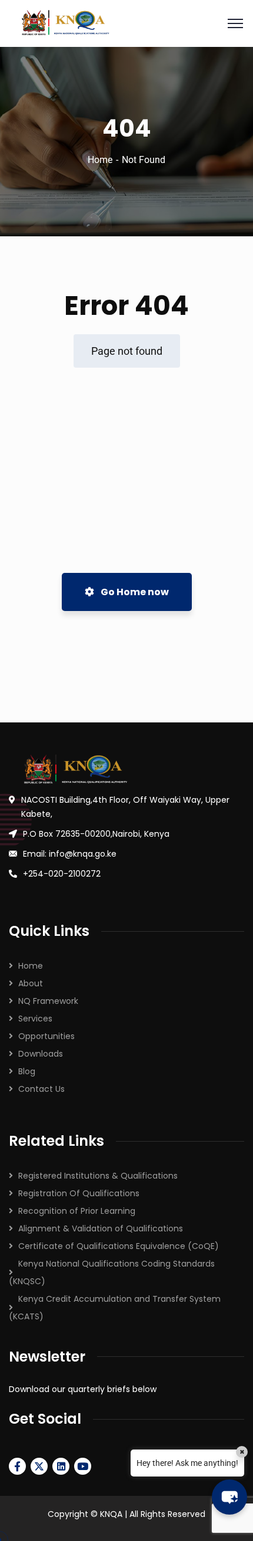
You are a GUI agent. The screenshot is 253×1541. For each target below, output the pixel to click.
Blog (26, 1071)
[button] (229, 1497)
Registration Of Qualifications (78, 1193)
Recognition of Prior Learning (76, 1211)
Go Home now (134, 592)
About (30, 983)
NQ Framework (48, 1001)
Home (100, 159)
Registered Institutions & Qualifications (98, 1176)
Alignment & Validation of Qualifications (100, 1228)
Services (35, 1018)
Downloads (40, 1054)
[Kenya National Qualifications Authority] (126, 23)
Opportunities (46, 1036)
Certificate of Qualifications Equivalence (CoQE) (118, 1246)
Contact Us (41, 1089)
